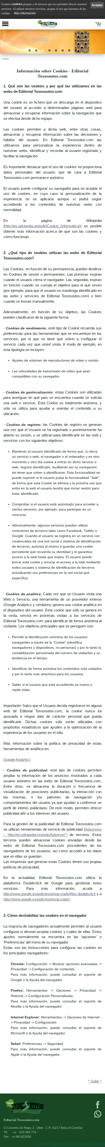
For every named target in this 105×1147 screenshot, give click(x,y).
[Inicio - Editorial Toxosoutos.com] (47, 24)
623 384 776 (24, 1132)
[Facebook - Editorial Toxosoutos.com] (98, 1108)
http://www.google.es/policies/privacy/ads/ (36, 899)
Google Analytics (16, 760)
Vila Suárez (35, 40)
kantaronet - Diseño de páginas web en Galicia (78, 1144)
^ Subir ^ (95, 1081)
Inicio (6, 58)
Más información (25, 13)
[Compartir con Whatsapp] (98, 1117)
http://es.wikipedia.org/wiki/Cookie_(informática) (42, 226)
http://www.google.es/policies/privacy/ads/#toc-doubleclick (49, 894)
